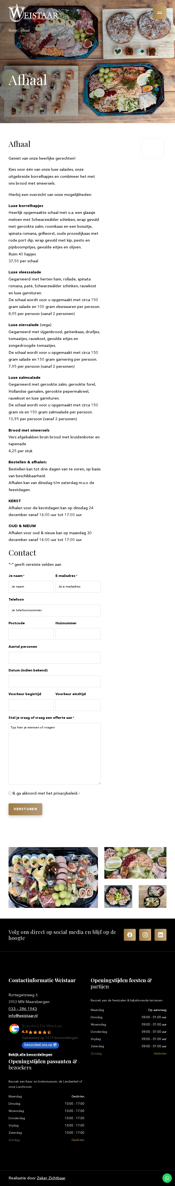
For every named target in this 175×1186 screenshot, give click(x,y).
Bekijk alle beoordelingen (30, 1054)
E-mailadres (66, 576)
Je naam (17, 576)
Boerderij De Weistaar (42, 1026)
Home (13, 30)
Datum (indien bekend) (28, 670)
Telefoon (16, 599)
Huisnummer (66, 623)
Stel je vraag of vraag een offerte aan (41, 718)
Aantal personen (23, 647)
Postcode (17, 623)
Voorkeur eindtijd (70, 694)
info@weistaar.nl (23, 1016)
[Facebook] (130, 935)
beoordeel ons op (38, 1044)
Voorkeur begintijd (25, 694)
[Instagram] (145, 935)
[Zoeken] (149, 12)
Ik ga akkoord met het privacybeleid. (46, 793)
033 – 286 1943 (23, 1009)
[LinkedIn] (160, 935)
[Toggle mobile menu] (159, 12)
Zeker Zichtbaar (51, 1178)
